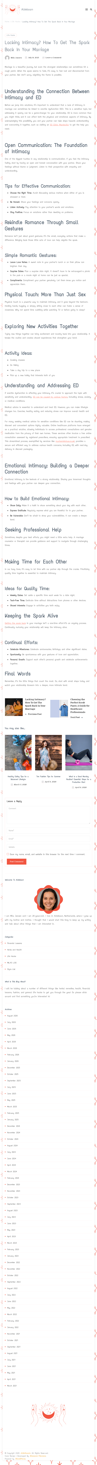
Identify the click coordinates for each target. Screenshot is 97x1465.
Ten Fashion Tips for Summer (48, 776)
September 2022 (14, 1282)
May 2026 (11, 1035)
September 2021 (13, 1347)
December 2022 (13, 1262)
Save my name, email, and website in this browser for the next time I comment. (47, 854)
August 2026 (12, 1016)
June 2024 (11, 1158)
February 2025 (13, 1113)
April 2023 (11, 1236)
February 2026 (13, 1055)
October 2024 (12, 1139)
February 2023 (13, 1249)
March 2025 (12, 1106)
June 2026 (11, 1029)
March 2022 (12, 1314)
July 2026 (11, 1022)
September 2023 (14, 1204)
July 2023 (11, 1217)
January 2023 (13, 1256)
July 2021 (11, 1360)
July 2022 (11, 1295)
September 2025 (14, 1081)
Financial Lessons (14, 943)
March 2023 (12, 1243)
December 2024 (13, 1126)
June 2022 (11, 1301)
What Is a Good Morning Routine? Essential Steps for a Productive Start (78, 779)
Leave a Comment (53, 58)
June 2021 (11, 1366)
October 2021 (12, 1340)
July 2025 (11, 1087)
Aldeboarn (27, 9)
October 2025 (12, 1074)
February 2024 (13, 1178)
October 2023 (12, 1197)
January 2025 (13, 1119)
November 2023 (13, 1191)
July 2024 (11, 1152)
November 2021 (13, 1334)
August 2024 (12, 1145)
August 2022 (12, 1288)
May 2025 (11, 1100)
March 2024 (12, 1171)
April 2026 (11, 1042)
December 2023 (13, 1184)
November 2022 (13, 1269)
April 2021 (11, 1379)
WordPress (20, 1459)
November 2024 (13, 1132)
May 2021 (11, 1373)
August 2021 (12, 1353)
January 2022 (12, 1327)
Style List (11, 969)
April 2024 (11, 1165)
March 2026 (12, 1048)
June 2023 (11, 1223)
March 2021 (12, 1386)
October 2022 (12, 1275)
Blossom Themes (38, 1456)
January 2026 (13, 1061)
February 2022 (13, 1321)
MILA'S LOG (11, 963)
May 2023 (11, 1230)
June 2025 (11, 1093)
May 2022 (11, 1308)
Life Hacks (11, 35)
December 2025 (13, 1068)
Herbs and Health (14, 950)
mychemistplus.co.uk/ (65, 441)
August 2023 (12, 1210)
